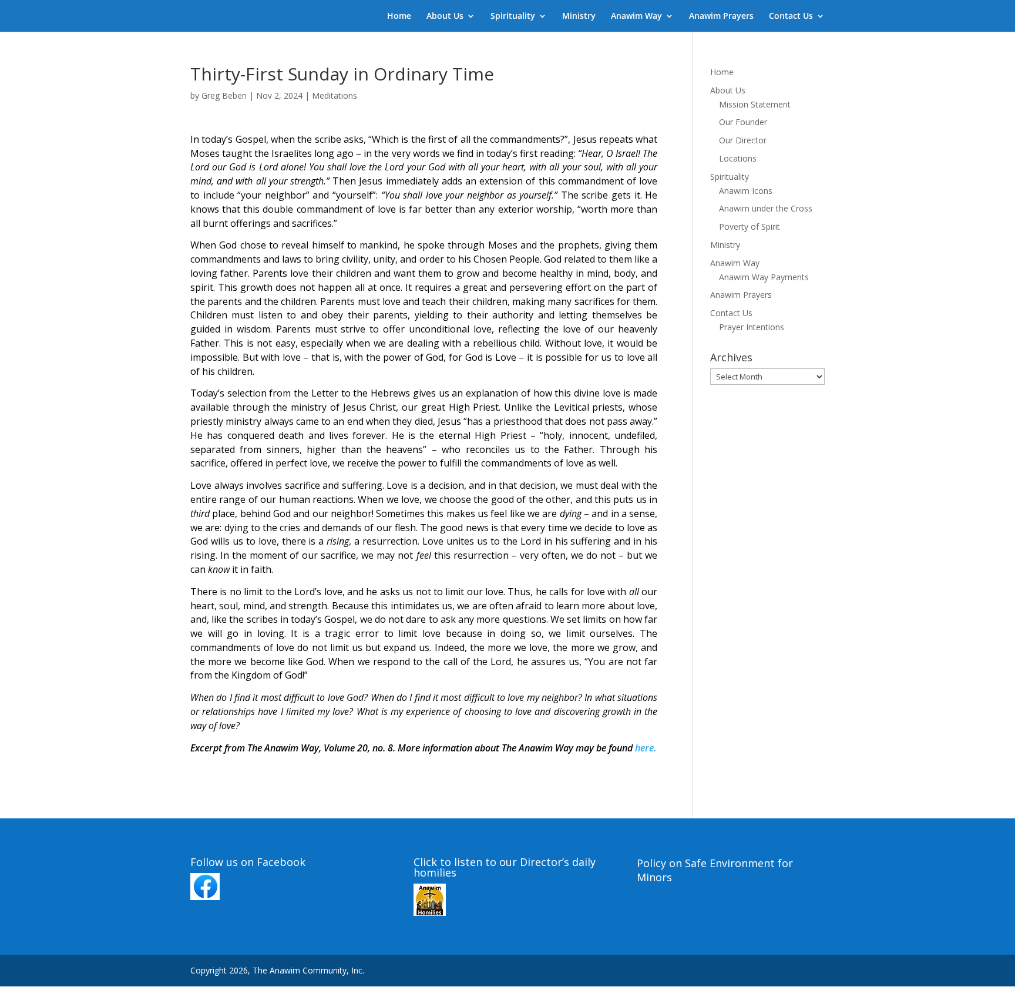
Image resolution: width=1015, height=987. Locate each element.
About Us (444, 16)
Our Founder (743, 121)
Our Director (743, 140)
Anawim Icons (745, 190)
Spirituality (512, 16)
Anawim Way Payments (764, 277)
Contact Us (791, 16)
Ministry (579, 16)
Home (399, 16)
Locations (738, 158)
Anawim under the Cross (765, 208)
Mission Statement (755, 104)
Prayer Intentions (751, 327)
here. (645, 747)
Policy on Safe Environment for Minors (715, 870)
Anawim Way (636, 16)
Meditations (334, 95)
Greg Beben (224, 95)
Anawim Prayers (721, 16)
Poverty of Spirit (749, 226)
